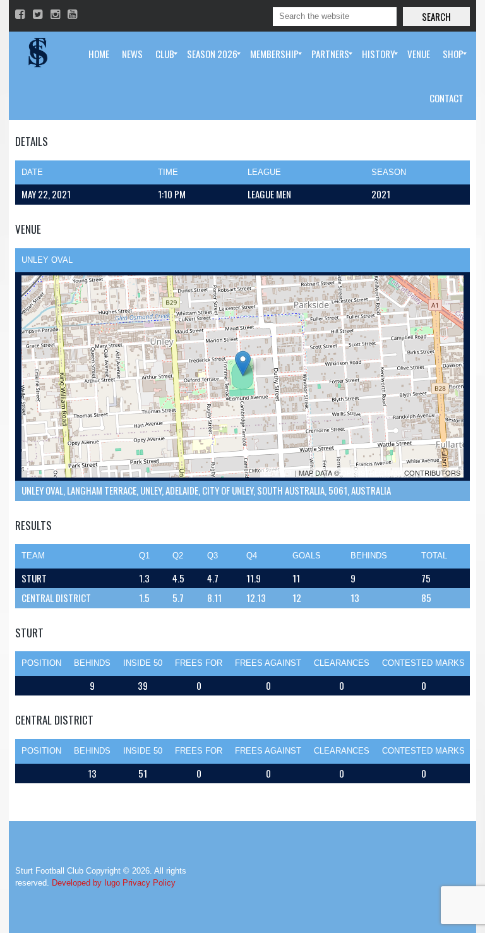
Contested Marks (423, 663)
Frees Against (268, 663)
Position (41, 663)
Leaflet (278, 472)
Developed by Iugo (86, 883)
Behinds (92, 663)
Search (436, 16)
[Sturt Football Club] (36, 54)
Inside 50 (142, 663)
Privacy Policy (149, 883)
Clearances (341, 663)
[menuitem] (99, 54)
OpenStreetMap (371, 472)
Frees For (198, 663)
